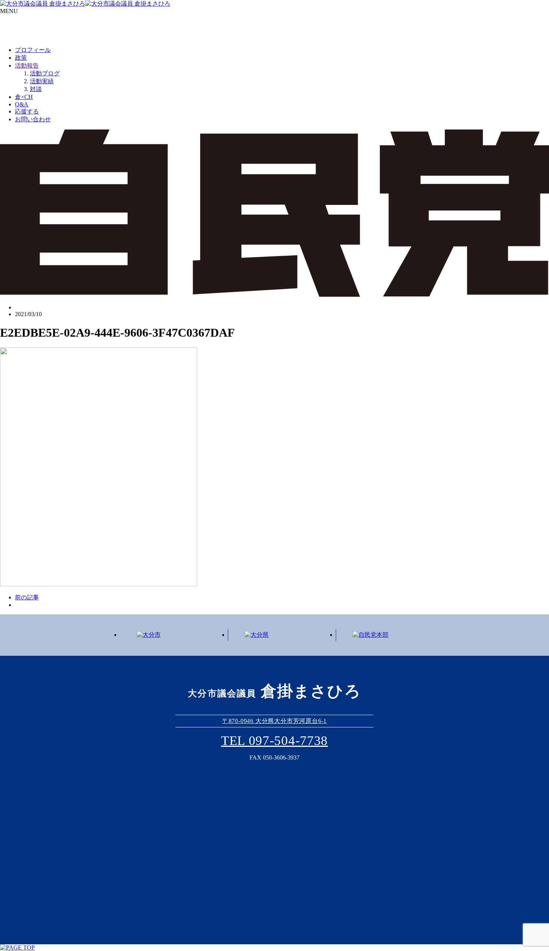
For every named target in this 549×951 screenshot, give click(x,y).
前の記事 (27, 597)
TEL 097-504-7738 (274, 740)
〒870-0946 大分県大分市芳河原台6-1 (274, 721)
